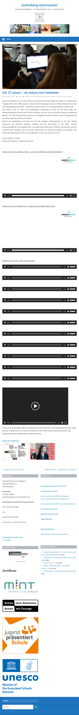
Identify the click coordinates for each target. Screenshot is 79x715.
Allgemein (28, 96)
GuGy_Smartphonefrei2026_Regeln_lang (55, 499)
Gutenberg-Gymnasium (39, 5)
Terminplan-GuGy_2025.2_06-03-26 (53, 486)
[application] (39, 177)
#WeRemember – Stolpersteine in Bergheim (60, 470)
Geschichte (36, 96)
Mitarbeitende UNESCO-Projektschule (53, 96)
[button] (39, 177)
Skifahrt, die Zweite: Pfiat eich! (13, 470)
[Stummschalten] (71, 196)
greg (19, 96)
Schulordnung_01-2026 (49, 491)
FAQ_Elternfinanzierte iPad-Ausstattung (54, 534)
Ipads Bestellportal (47, 529)
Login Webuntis (46, 519)
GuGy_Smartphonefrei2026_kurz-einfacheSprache (58, 504)
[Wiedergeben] (5, 196)
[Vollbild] (74, 196)
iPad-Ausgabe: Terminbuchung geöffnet (57, 571)
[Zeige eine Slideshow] (10, 441)
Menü (8, 39)
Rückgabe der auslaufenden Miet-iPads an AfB (59, 558)
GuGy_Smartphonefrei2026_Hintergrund (55, 496)
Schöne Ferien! (48, 563)
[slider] (38, 195)
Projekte (69, 96)
